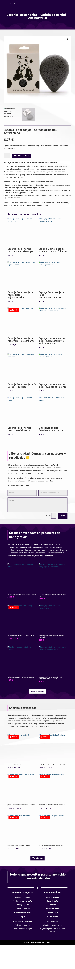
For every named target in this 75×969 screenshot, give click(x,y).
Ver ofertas (37, 858)
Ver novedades (37, 691)
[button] (68, 39)
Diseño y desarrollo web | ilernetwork (37, 942)
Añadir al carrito (21, 155)
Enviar (63, 515)
